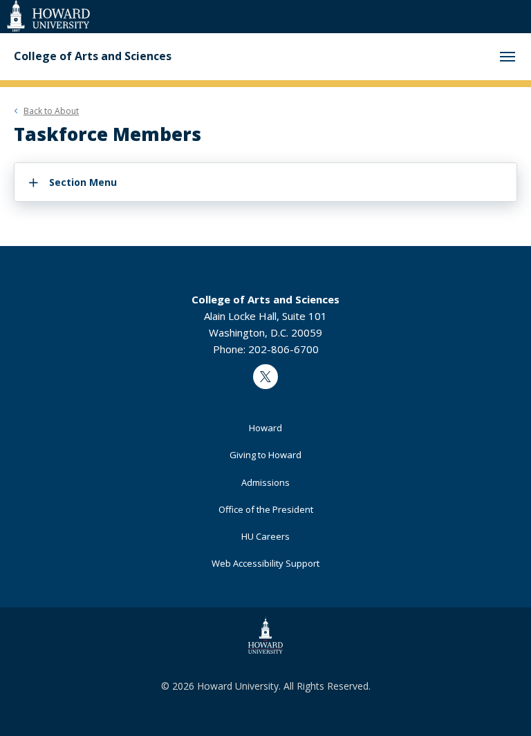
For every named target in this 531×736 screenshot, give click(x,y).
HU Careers (265, 536)
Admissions (265, 482)
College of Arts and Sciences (92, 56)
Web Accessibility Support (265, 563)
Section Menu (83, 182)
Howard (265, 428)
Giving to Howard (265, 455)
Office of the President (265, 509)
